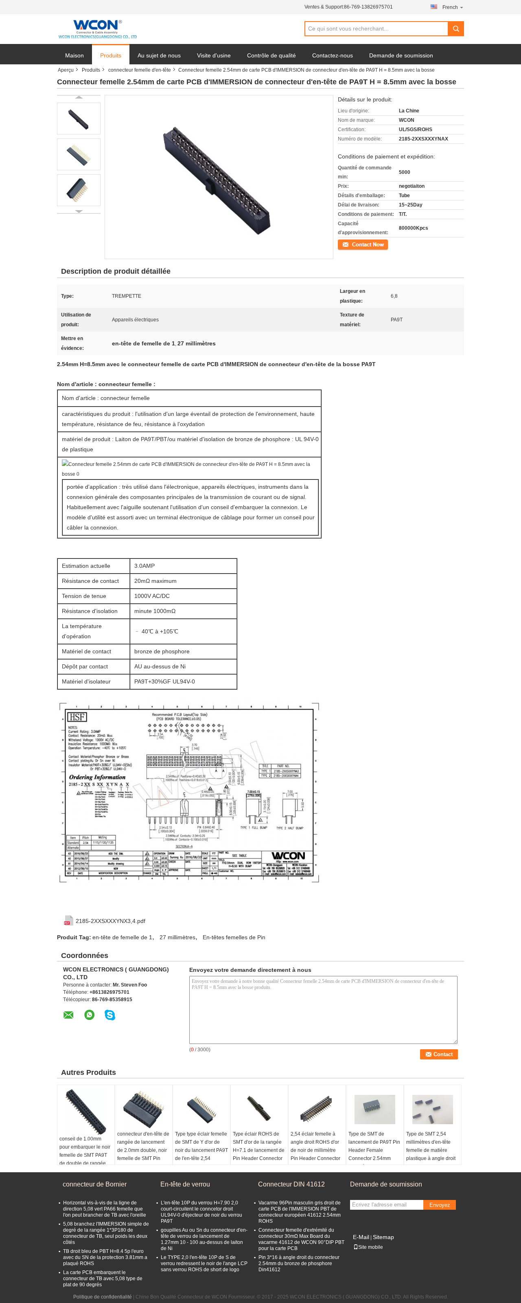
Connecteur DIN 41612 (291, 1184)
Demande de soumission (401, 55)
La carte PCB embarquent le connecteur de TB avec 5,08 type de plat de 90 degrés (102, 1279)
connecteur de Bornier (95, 1184)
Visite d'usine (214, 55)
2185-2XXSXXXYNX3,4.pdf (110, 921)
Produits (110, 55)
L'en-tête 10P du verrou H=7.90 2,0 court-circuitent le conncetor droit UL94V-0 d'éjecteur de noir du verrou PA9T (201, 1212)
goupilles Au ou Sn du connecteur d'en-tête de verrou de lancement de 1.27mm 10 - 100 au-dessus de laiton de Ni (204, 1239)
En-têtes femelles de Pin (234, 937)
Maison (74, 55)
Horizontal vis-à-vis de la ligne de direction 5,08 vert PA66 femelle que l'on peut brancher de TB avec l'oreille (104, 1209)
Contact (346, 244)
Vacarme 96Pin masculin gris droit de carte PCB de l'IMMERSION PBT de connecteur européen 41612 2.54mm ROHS (299, 1212)
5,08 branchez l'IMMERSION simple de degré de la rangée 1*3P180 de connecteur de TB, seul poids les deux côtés (106, 1233)
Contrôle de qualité (271, 55)
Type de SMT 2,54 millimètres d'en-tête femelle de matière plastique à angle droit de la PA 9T (430, 1150)
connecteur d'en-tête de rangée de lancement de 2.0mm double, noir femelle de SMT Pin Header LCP (143, 1150)
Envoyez (439, 1205)
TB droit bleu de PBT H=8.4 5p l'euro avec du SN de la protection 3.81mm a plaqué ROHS (105, 1257)
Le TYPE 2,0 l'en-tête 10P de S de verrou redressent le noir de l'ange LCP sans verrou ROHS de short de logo (204, 1263)
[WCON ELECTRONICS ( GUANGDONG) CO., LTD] (97, 29)
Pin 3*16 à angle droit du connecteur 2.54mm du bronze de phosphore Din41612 (298, 1263)
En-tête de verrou (185, 1184)
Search (456, 28)
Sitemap (383, 1237)
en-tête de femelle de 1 (122, 937)
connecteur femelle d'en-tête (139, 70)
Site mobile (370, 1247)
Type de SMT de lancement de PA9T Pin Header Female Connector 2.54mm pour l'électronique (374, 1150)
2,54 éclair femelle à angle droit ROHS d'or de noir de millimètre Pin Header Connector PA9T (315, 1150)
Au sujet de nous (159, 55)
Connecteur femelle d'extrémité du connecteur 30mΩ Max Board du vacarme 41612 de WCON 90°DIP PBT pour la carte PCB (301, 1239)
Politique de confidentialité (102, 1297)
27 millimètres (177, 937)
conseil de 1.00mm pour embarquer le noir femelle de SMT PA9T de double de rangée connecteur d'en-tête (84, 1155)
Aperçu (66, 70)
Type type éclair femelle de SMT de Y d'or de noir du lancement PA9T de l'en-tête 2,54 (201, 1146)
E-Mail (361, 1237)
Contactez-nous (332, 55)
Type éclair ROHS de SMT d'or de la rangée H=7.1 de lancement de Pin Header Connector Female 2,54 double (259, 1150)
